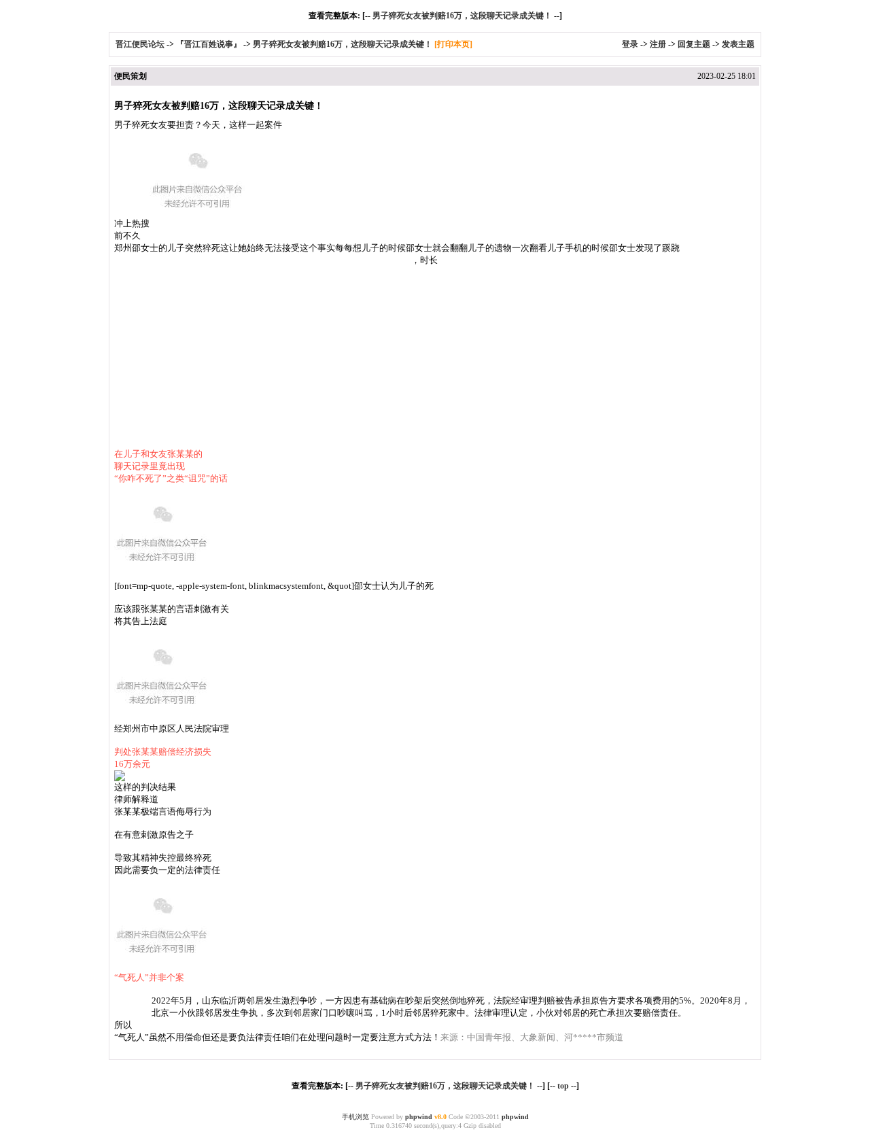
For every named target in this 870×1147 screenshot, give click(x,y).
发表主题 (738, 44)
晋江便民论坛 (140, 44)
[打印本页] (453, 44)
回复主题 (694, 44)
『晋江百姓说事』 (208, 44)
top (563, 1086)
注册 (658, 44)
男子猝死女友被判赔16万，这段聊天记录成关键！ (462, 15)
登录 (630, 44)
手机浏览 (355, 1116)
